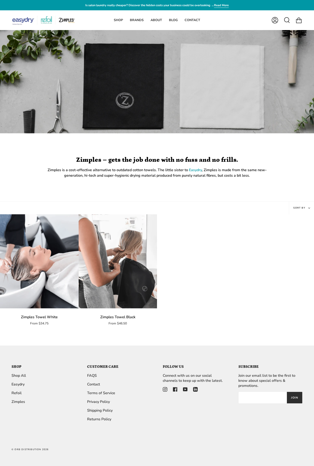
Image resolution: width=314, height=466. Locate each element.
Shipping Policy (100, 410)
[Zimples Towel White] (39, 261)
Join (294, 397)
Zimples (18, 401)
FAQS (92, 375)
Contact (93, 384)
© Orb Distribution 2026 (30, 449)
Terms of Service (101, 393)
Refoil (16, 393)
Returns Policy (99, 419)
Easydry (195, 170)
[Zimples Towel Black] (118, 261)
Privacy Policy (98, 401)
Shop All (18, 375)
